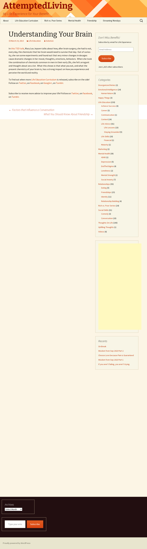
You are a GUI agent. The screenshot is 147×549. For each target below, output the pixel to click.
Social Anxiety (107, 179)
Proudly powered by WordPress (16, 543)
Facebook (34, 83)
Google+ (47, 83)
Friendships (106, 192)
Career (104, 110)
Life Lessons (109, 127)
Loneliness (105, 170)
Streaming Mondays (112, 20)
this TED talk (17, 48)
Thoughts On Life (105, 222)
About (6, 20)
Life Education (35, 41)
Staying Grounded (112, 132)
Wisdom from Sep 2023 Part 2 (110, 351)
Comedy (104, 214)
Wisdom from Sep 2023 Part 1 (110, 359)
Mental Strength (108, 175)
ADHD (103, 157)
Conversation (107, 218)
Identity (104, 196)
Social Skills (103, 210)
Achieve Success (108, 106)
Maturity (104, 144)
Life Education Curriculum (26, 20)
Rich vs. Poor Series (53, 20)
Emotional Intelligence (107, 89)
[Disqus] (73, 155)
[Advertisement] (119, 286)
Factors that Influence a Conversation (31, 110)
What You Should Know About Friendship (68, 114)
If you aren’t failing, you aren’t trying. (114, 364)
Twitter (22, 83)
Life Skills (105, 136)
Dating (104, 187)
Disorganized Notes (106, 85)
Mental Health (74, 20)
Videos (101, 231)
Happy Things (104, 97)
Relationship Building (110, 201)
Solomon (50, 41)
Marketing (102, 149)
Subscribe (106, 58)
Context (104, 119)
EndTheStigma (107, 166)
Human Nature (107, 93)
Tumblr (59, 83)
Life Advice (106, 124)
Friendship (92, 20)
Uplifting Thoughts (106, 227)
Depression (106, 161)
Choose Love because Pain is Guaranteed (116, 355)
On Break (102, 346)
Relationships (104, 184)
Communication (107, 115)
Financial (107, 140)
